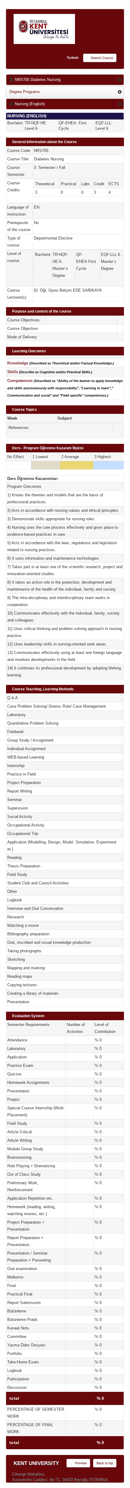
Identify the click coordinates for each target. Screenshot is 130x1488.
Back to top (104, 1463)
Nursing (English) (29, 104)
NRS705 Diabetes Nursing (37, 79)
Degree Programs (24, 91)
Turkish (73, 57)
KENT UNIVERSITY (36, 1463)
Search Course (102, 58)
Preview (80, 1463)
